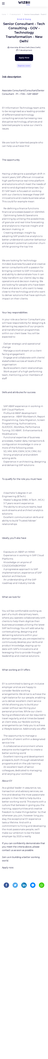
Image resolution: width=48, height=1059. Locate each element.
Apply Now (24, 57)
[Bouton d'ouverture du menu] (3, 3)
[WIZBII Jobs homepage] (24, 3)
